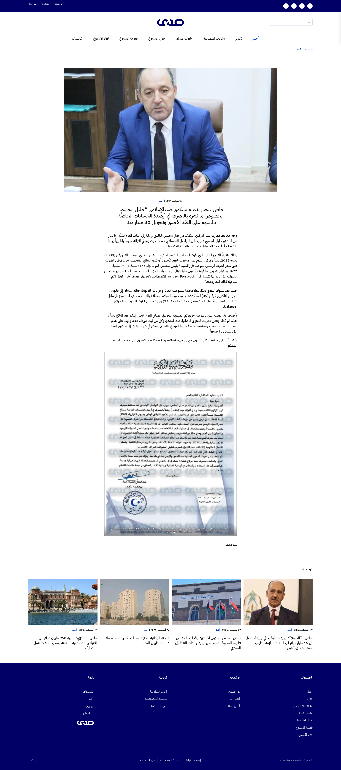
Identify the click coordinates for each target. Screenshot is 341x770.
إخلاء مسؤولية (158, 691)
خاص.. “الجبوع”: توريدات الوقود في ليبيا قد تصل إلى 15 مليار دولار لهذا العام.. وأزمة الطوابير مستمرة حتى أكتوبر (279, 643)
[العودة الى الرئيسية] (170, 22)
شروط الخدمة (159, 705)
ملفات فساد (184, 38)
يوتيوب (89, 705)
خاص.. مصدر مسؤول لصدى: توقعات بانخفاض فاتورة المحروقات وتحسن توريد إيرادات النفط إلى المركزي (208, 643)
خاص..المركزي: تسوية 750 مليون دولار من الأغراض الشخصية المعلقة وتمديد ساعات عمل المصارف (66, 643)
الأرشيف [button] (77, 38)
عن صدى (58, 4)
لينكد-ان (88, 713)
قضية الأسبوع (128, 38)
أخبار (256, 38)
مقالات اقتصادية (214, 38)
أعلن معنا (32, 4)
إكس (90, 698)
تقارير (239, 38)
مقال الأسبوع (157, 38)
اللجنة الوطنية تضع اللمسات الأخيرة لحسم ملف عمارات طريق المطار (136, 640)
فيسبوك (88, 691)
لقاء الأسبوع (101, 38)
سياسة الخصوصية (156, 698)
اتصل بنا (45, 4)
